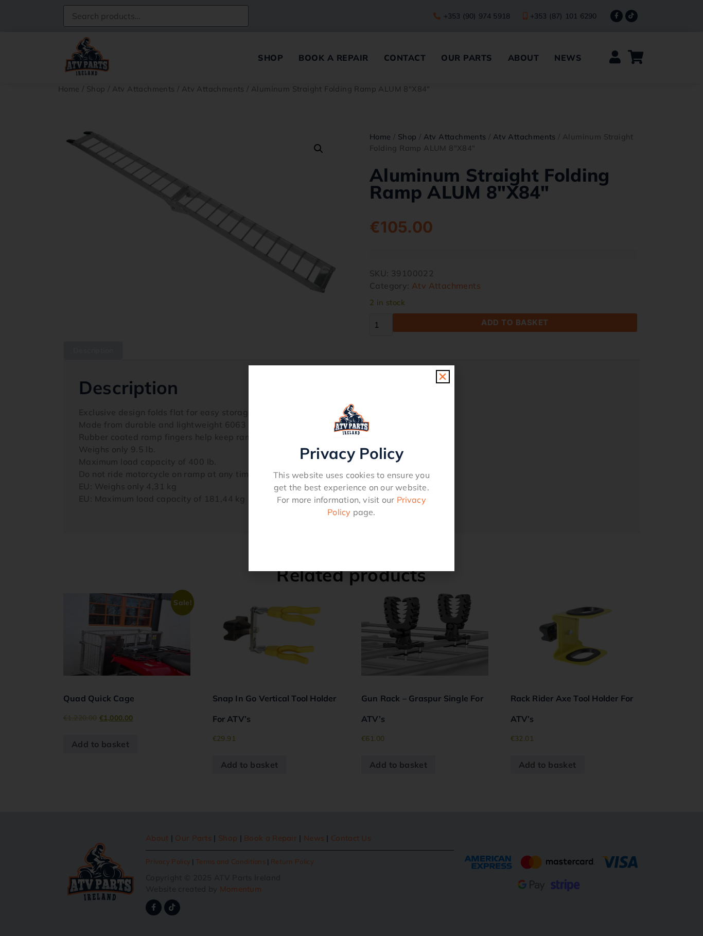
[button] (442, 376)
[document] (351, 468)
